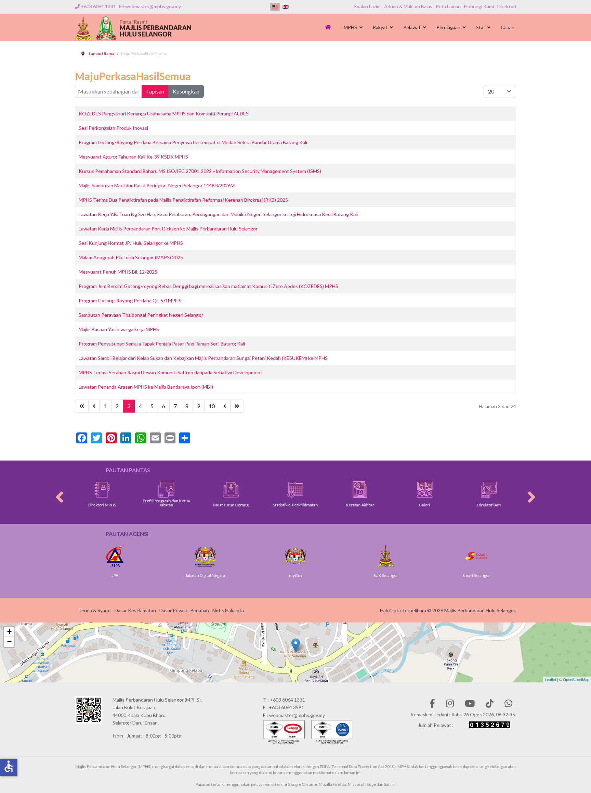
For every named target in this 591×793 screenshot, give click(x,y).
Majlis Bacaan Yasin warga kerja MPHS (119, 329)
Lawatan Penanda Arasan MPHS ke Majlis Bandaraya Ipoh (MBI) (146, 387)
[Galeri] (409, 489)
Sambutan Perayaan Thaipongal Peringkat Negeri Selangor (141, 315)
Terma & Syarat (94, 610)
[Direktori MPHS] (87, 489)
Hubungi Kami (479, 6)
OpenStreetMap (576, 679)
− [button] (9, 642)
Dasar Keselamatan (135, 610)
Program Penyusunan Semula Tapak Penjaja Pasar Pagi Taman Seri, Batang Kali (162, 344)
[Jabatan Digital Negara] (187, 556)
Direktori (506, 6)
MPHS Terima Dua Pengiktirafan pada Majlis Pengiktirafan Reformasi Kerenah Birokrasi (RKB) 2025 (183, 200)
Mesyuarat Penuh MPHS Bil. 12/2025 (118, 272)
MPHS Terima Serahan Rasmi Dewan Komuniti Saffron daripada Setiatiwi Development (170, 372)
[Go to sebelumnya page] (94, 406)
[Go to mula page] (82, 406)
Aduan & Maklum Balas (408, 6)
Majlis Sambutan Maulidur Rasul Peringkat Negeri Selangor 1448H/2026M (157, 185)
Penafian (199, 610)
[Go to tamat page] (237, 406)
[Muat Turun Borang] (216, 489)
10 (212, 406)
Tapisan (155, 91)
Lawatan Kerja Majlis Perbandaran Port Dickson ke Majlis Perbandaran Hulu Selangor (168, 228)
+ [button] (9, 631)
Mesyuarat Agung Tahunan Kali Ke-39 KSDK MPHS (133, 157)
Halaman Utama (329, 29)
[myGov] (277, 556)
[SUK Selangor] (367, 556)
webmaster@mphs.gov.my (153, 6)
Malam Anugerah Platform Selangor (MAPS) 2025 (131, 257)
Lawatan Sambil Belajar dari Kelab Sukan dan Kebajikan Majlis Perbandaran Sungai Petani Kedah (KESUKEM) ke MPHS (203, 358)
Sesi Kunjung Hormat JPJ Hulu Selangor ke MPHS (131, 243)
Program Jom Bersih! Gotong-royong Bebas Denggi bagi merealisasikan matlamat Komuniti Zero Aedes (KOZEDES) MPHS (208, 286)
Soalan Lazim (367, 6)
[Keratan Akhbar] (345, 489)
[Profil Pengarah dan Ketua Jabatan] (151, 489)
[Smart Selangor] (458, 556)
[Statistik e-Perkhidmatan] (280, 489)
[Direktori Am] (474, 489)
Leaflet (550, 679)
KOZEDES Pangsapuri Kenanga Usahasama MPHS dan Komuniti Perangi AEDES (164, 113)
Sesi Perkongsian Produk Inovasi (113, 128)
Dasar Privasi (173, 610)
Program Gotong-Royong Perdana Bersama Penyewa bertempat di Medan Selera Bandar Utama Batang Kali (193, 142)
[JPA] (96, 556)
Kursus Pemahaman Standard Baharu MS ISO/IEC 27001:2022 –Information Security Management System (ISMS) (200, 171)
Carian (507, 27)
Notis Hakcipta (228, 610)
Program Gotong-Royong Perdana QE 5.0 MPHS (130, 300)
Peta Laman (448, 6)
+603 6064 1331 (98, 6)
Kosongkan (186, 91)
